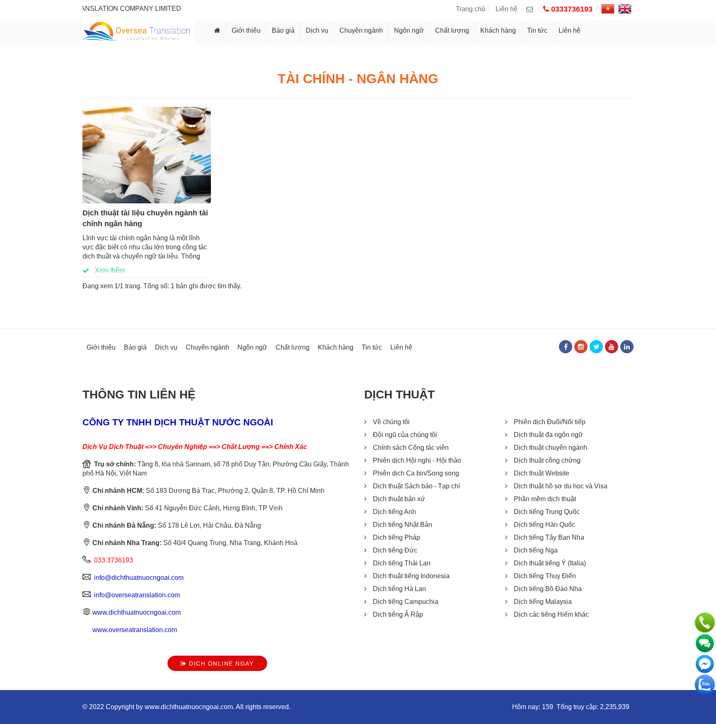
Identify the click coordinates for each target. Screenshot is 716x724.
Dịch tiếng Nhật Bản (402, 524)
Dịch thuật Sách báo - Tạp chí (416, 486)
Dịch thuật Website (541, 473)
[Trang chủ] (217, 32)
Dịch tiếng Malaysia (543, 601)
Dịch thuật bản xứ (399, 498)
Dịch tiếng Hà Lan (399, 588)
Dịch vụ (317, 30)
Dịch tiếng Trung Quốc (547, 511)
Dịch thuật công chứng (547, 460)
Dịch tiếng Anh (394, 511)
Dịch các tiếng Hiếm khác (551, 614)
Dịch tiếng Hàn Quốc (544, 524)
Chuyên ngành (361, 30)
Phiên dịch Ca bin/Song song (416, 473)
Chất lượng (452, 30)
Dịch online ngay (220, 663)
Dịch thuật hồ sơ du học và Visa (560, 486)
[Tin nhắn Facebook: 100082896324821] (705, 664)
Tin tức (537, 30)
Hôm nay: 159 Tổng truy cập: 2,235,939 (570, 706)
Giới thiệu (246, 30)
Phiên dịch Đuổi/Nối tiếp (549, 421)
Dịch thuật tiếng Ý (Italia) (550, 563)
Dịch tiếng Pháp (396, 537)
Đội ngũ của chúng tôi (405, 434)
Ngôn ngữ (409, 30)
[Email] (532, 8)
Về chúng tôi (391, 421)
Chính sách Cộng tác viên (411, 447)
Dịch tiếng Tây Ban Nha (549, 537)
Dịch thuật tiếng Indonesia (411, 575)
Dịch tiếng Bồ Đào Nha (548, 588)
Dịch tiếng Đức (395, 550)
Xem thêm (109, 270)
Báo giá (283, 30)
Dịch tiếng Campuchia (405, 601)
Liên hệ (507, 8)
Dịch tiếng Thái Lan (402, 563)
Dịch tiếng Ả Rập (398, 614)
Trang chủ (470, 8)
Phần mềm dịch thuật (545, 498)
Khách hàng (498, 30)
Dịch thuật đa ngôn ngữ (548, 434)
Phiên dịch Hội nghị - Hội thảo (417, 460)
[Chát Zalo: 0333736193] (705, 684)
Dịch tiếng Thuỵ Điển (545, 575)
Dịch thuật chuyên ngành (550, 447)
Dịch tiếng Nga (536, 550)
